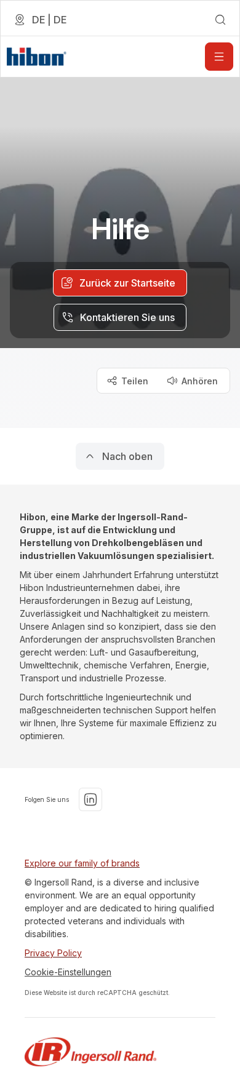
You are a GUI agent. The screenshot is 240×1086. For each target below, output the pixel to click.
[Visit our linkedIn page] (90, 799)
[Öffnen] (219, 56)
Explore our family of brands (82, 863)
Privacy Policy (53, 953)
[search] (220, 20)
